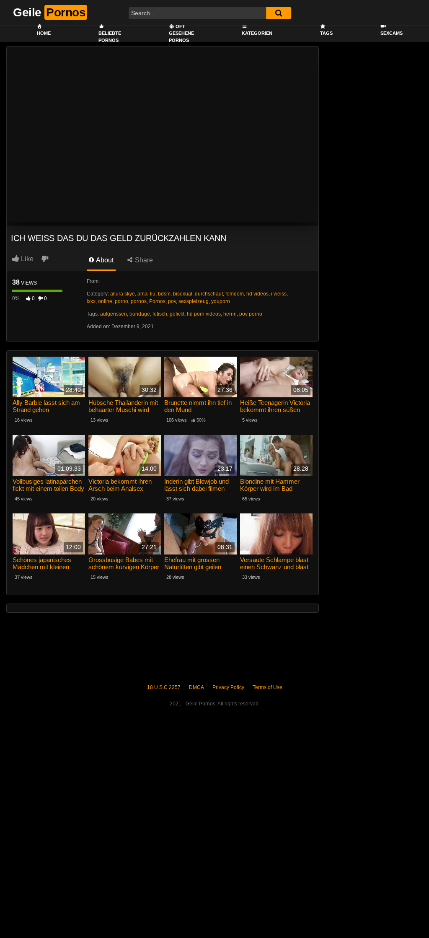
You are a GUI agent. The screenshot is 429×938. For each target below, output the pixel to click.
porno (121, 301)
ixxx (91, 301)
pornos (139, 301)
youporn (220, 301)
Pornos (157, 301)
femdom (234, 294)
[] (278, 13)
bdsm (164, 294)
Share (143, 260)
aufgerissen (113, 314)
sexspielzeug (193, 301)
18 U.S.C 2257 (164, 687)
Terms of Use (267, 687)
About (104, 260)
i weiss (279, 294)
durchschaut (209, 294)
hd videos (257, 294)
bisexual (182, 294)
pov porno (250, 314)
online (105, 301)
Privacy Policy (228, 687)
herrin (230, 314)
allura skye (122, 294)
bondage (139, 314)
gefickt (177, 314)
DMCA (196, 687)
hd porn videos (204, 314)
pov (172, 301)
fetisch (159, 314)
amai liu (146, 294)
